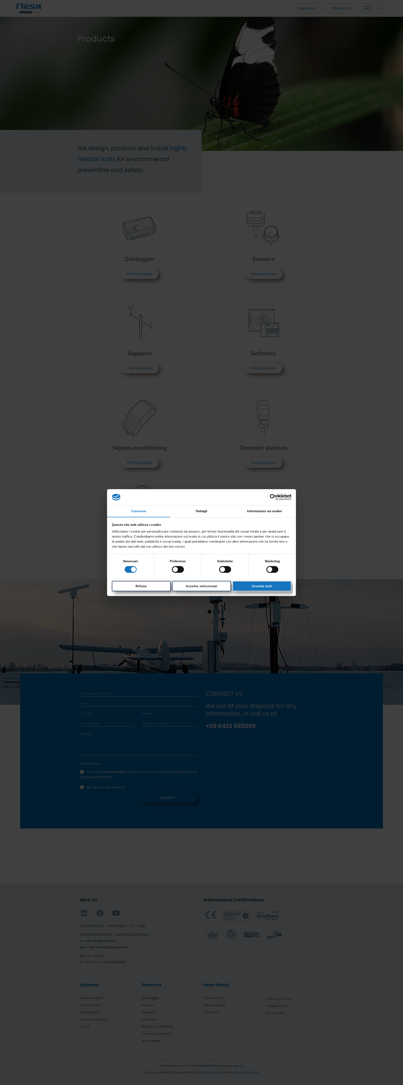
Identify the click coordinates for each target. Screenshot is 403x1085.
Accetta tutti (262, 586)
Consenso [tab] (138, 511)
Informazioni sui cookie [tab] (264, 511)
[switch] (178, 569)
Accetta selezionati (201, 586)
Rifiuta (141, 586)
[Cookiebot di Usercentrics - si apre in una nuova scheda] (273, 497)
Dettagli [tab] (201, 511)
